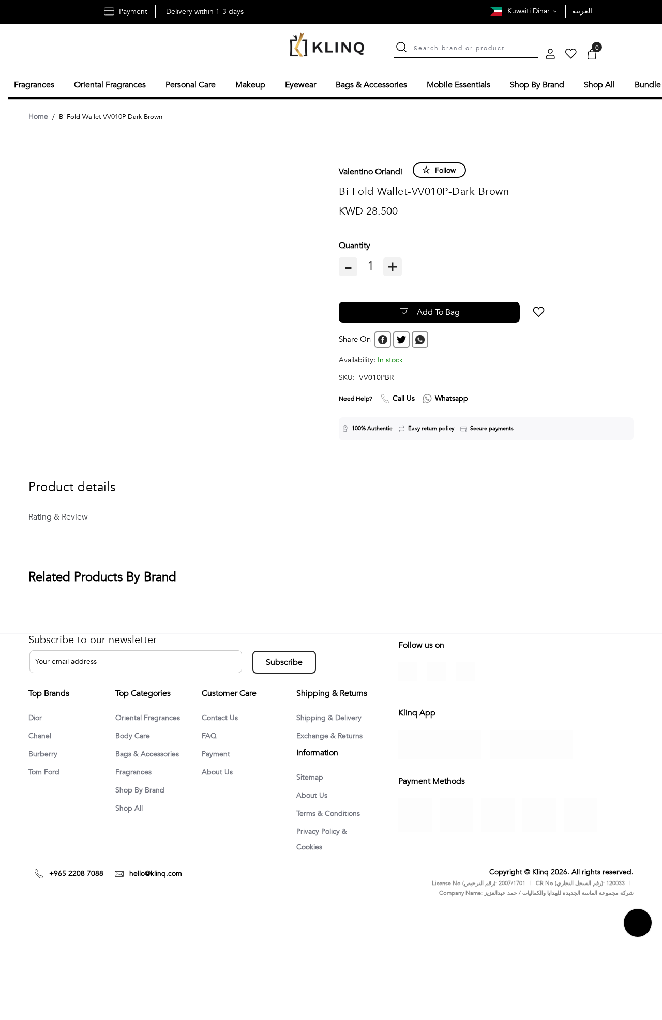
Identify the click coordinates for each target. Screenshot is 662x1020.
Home (38, 115)
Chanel (41, 735)
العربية (582, 11)
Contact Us (222, 716)
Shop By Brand (142, 791)
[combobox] (476, 47)
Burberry (44, 753)
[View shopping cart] (591, 55)
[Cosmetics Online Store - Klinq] (327, 45)
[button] (499, 310)
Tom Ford (45, 772)
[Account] (550, 55)
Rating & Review (56, 515)
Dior (36, 716)
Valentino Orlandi (370, 170)
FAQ (210, 735)
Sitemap (311, 809)
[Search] (401, 48)
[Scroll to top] (638, 973)
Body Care (134, 735)
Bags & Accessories (151, 753)
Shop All (130, 809)
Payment (218, 753)
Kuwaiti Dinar (529, 11)
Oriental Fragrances (151, 716)
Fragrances (135, 772)
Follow (445, 169)
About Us (219, 772)
